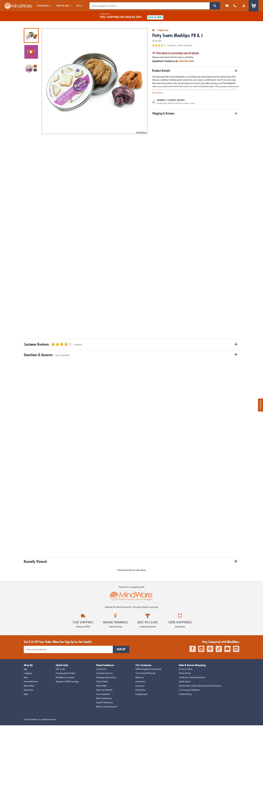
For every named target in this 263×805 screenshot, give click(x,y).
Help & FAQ (101, 685)
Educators (28, 689)
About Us (139, 677)
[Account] (244, 5)
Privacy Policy (185, 669)
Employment (141, 694)
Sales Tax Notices (104, 689)
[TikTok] (219, 649)
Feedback (260, 405)
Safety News (184, 681)
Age (25, 669)
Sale (26, 694)
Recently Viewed (35, 561)
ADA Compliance (104, 698)
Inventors (139, 685)
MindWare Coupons (65, 677)
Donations (140, 681)
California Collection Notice (192, 677)
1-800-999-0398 (186, 61)
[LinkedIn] (201, 649)
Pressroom (140, 689)
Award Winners (31, 681)
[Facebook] (192, 649)
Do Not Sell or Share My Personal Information (200, 685)
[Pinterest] (210, 649)
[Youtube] (227, 649)
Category (28, 673)
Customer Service (104, 673)
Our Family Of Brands (145, 673)
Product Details (161, 70)
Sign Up (121, 649)
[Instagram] (236, 649)
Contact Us (101, 669)
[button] (94, 81)
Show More (157, 92)
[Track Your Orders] (227, 5)
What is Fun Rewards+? (107, 706)
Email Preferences (104, 702)
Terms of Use (185, 673)
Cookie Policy (185, 694)
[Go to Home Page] (153, 30)
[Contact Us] (235, 5)
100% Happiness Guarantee (148, 669)
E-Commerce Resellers (189, 689)
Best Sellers (29, 685)
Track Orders (102, 681)
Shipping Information (106, 677)
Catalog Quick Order (65, 673)
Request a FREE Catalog (67, 681)
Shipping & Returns (163, 113)
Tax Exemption (103, 694)
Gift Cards (60, 669)
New (26, 677)
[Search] (215, 5)
